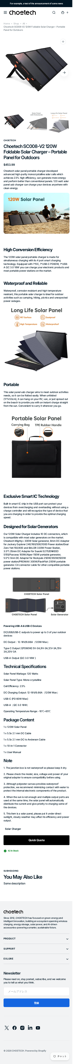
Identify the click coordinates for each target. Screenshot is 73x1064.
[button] (5, 12)
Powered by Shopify (35, 1055)
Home (7, 23)
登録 (35, 1007)
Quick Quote (35, 845)
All (24, 23)
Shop (16, 23)
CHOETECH (18, 1055)
